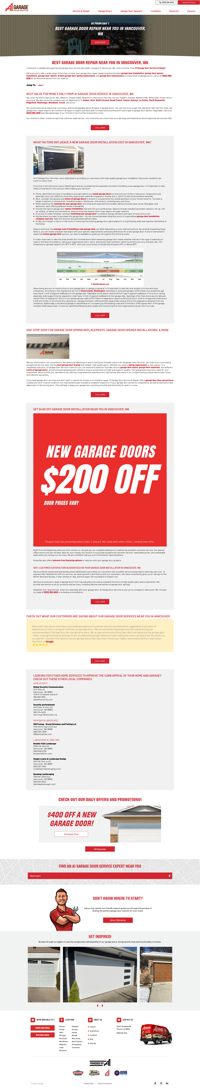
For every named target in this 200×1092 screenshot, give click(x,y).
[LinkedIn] (167, 1083)
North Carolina (77, 1041)
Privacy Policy (89, 1083)
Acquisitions (94, 1031)
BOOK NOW (100, 42)
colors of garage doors (37, 370)
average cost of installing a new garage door (74, 229)
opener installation (74, 208)
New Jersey (76, 1038)
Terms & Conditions (105, 1083)
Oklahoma (62, 1044)
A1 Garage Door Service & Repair (150, 68)
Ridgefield (31, 102)
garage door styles (129, 367)
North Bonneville (157, 100)
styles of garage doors (75, 198)
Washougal (42, 102)
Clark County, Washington (93, 291)
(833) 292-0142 (168, 2)
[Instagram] (161, 1083)
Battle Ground (102, 100)
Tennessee (76, 1047)
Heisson (134, 100)
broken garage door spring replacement (76, 75)
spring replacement (138, 365)
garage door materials (149, 367)
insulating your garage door (84, 213)
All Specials (100, 849)
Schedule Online (188, 2)
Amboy (86, 100)
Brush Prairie (116, 100)
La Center (143, 100)
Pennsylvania (76, 1044)
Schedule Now (71, 834)
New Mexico (63, 1041)
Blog (91, 1039)
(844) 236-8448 (118, 920)
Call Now (100, 127)
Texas (61, 1047)
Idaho (61, 1032)
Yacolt (62, 102)
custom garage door (51, 234)
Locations (156, 11)
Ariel (92, 100)
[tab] (100, 876)
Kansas (74, 1032)
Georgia (75, 1029)
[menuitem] (81, 11)
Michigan (62, 1035)
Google (49, 641)
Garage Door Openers (131, 11)
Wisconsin (63, 1050)
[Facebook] (155, 1083)
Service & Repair (81, 11)
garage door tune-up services (159, 380)
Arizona (62, 1026)
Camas (126, 100)
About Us (174, 11)
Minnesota (63, 1038)
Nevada (74, 1035)
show (40, 85)
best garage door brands (68, 365)
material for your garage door (68, 203)
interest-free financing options (67, 560)
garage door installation (132, 73)
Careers (191, 11)
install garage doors (102, 194)
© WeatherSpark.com (100, 284)
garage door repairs (47, 75)
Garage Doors (105, 11)
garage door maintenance (112, 75)
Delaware (75, 1026)
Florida (61, 1029)
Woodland (53, 102)
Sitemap (93, 1043)
